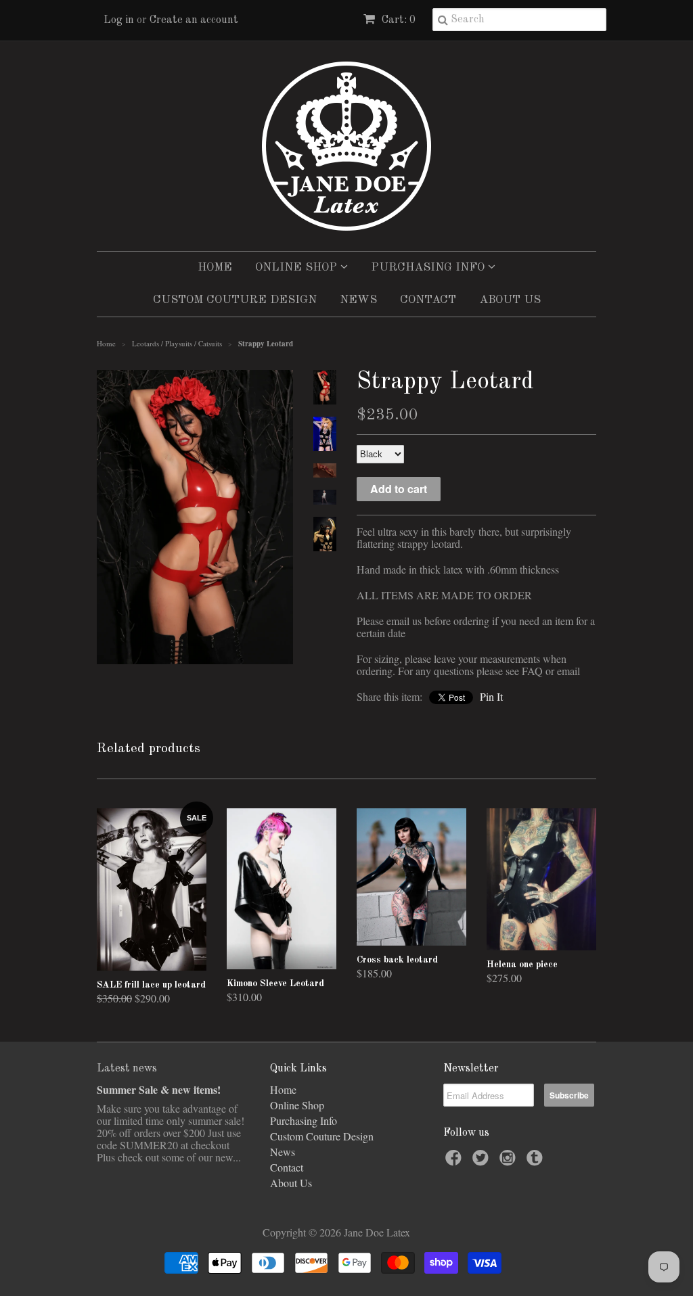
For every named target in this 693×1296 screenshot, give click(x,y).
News (358, 300)
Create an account (194, 20)
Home (215, 267)
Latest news (127, 1068)
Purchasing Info (429, 267)
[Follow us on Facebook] (455, 1161)
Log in (119, 20)
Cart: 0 (397, 20)
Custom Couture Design (235, 300)
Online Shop (297, 267)
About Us (510, 300)
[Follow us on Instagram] (509, 1161)
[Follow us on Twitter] (482, 1161)
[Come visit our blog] (537, 1161)
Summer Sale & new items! (159, 1089)
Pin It (491, 696)
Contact (428, 300)
